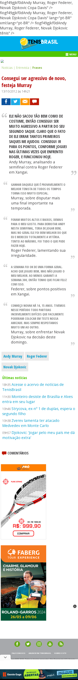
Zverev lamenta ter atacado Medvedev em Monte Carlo (30, 423)
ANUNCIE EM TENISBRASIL (40, 653)
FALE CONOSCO (18, 653)
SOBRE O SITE (60, 653)
